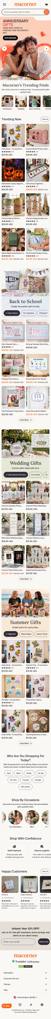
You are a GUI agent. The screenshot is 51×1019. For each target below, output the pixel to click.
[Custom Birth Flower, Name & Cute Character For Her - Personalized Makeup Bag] (37, 135)
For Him (13, 780)
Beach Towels (42, 634)
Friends (25, 780)
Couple (38, 780)
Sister (29, 773)
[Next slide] (46, 48)
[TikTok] (31, 1005)
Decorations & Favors (17, 475)
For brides (35, 475)
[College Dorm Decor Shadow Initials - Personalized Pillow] (13, 365)
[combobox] (25, 12)
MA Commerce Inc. (30, 1012)
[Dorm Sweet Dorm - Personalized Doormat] (13, 330)
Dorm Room (13, 313)
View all (45, 119)
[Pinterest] (42, 1005)
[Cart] (46, 4)
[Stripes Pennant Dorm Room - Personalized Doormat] (37, 330)
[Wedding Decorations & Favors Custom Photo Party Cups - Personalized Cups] (37, 556)
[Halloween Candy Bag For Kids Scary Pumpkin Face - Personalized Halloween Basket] (13, 170)
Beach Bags (26, 634)
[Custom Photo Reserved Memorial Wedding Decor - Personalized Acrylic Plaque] (13, 556)
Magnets (12, 634)
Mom (18, 773)
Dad (8, 773)
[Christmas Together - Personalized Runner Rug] (37, 170)
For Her (41, 773)
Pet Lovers (25, 787)
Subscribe (43, 942)
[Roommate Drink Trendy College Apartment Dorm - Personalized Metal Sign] (37, 365)
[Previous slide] (4, 48)
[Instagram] (20, 1005)
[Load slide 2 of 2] (26, 77)
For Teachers (28, 313)
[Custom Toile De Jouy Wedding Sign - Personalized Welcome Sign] (37, 524)
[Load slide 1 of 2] (24, 77)
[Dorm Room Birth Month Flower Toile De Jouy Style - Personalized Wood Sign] (37, 397)
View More (24, 420)
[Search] (46, 12)
